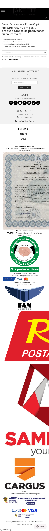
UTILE (23, 139)
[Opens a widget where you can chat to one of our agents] (40, 527)
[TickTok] (34, 103)
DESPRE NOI (23, 129)
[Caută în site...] (41, 21)
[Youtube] (20, 103)
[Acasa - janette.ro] (24, 12)
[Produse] (3, 11)
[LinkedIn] (29, 103)
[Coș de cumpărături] (35, 21)
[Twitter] (24, 103)
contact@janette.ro (26, 121)
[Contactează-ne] (29, 21)
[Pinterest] (15, 103)
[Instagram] (38, 103)
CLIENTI (23, 134)
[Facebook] (11, 103)
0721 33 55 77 (26, 117)
